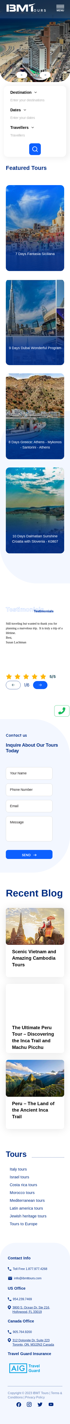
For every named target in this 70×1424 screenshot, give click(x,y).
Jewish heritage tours (28, 1216)
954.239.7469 (22, 1299)
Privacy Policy (35, 1397)
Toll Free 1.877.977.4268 (30, 1269)
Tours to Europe (23, 1224)
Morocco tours (22, 1192)
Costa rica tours (23, 1185)
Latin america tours (26, 1208)
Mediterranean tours (27, 1200)
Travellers (19, 127)
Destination (21, 92)
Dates (15, 110)
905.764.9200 (22, 1332)
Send (26, 855)
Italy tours (18, 1169)
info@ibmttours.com (27, 1278)
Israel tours (19, 1177)
